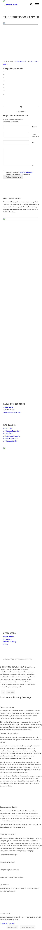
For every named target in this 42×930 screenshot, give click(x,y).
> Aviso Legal (7, 428)
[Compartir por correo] (6, 94)
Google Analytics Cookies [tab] (9, 807)
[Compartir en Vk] (6, 88)
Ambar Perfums (8, 637)
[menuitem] (30, 4)
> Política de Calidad (10, 441)
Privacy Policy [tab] (5, 913)
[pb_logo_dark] (17, 4)
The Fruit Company (9, 642)
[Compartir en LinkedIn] (6, 81)
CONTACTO (9, 407)
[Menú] (35, 4)
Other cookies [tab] (4, 885)
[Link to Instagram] (37, 661)
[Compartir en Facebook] (6, 71)
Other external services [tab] (8, 834)
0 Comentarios (21, 62)
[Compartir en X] (6, 74)
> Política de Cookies (10, 438)
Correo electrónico (35, 136)
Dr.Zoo (5, 644)
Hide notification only (27, 927)
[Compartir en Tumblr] (6, 84)
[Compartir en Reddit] (6, 91)
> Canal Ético (7, 433)
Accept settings (12, 927)
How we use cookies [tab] (7, 707)
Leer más (11, 692)
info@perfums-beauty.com (12, 412)
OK (3, 692)
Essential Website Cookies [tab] (9, 733)
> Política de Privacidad (11, 431)
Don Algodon (7, 639)
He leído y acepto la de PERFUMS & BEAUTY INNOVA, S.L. (19, 173)
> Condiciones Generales (11, 436)
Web (33, 142)
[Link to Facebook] (30, 661)
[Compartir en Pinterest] (6, 78)
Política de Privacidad (25, 172)
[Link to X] (33, 661)
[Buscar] (30, 4)
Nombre (34, 128)
